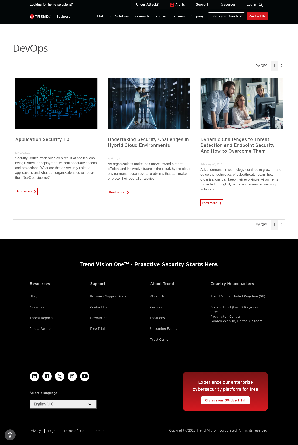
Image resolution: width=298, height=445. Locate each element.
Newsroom (38, 307)
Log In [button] (251, 4)
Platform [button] (104, 16)
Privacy (35, 430)
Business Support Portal (109, 296)
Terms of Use (74, 430)
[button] (63, 404)
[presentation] (56, 103)
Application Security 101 (43, 139)
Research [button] (141, 16)
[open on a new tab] (59, 376)
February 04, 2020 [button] (211, 164)
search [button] (261, 5)
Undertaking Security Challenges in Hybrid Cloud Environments (148, 142)
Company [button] (197, 16)
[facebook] (47, 376)
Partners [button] (178, 16)
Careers (156, 307)
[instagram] (72, 376)
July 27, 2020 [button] (22, 152)
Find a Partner (41, 328)
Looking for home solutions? (51, 4)
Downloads (98, 318)
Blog (33, 296)
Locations (157, 318)
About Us (157, 296)
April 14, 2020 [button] (116, 158)
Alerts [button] (178, 4)
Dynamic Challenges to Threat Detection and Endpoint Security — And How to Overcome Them (239, 145)
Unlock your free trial (225, 15)
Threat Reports (41, 318)
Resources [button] (228, 4)
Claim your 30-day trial (223, 399)
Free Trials (98, 328)
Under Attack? (147, 4)
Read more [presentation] (24, 190)
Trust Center (160, 339)
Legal (52, 430)
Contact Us (257, 16)
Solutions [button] (122, 16)
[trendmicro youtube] (84, 376)
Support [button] (202, 4)
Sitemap (98, 430)
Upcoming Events (163, 328)
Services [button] (160, 16)
